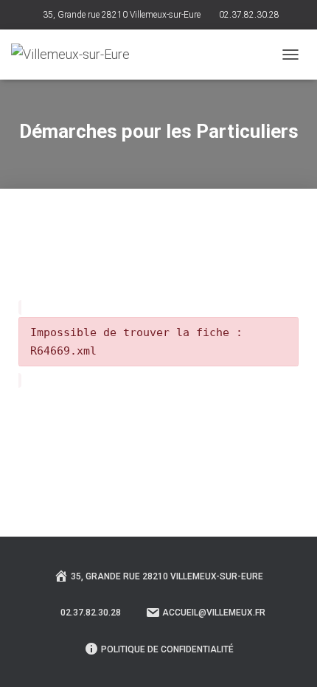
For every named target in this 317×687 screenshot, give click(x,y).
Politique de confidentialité (167, 649)
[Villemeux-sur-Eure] (76, 54)
